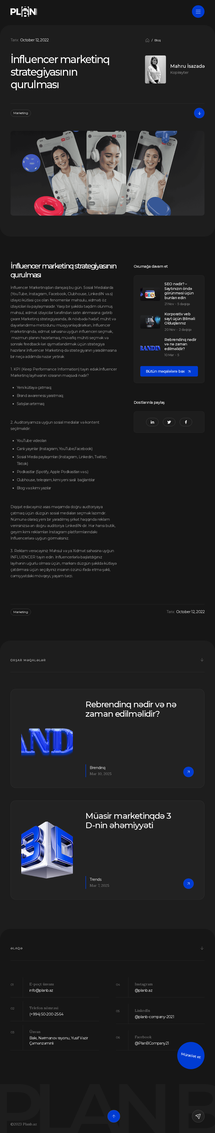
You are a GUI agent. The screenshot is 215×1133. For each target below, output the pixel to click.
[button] (147, 40)
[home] (23, 12)
